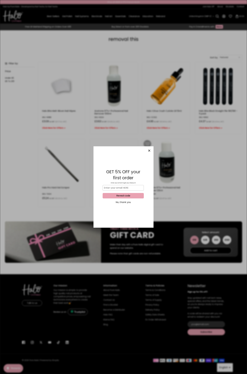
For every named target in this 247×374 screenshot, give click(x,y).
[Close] (149, 151)
